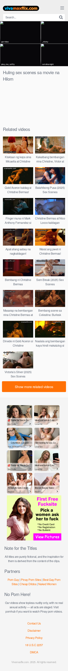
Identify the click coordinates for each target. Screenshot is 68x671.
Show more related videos (34, 386)
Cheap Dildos (28, 584)
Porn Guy (13, 580)
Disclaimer (34, 630)
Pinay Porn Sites (31, 580)
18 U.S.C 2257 (34, 645)
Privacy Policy (34, 638)
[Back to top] (62, 663)
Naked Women (47, 584)
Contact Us (34, 623)
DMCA (34, 652)
